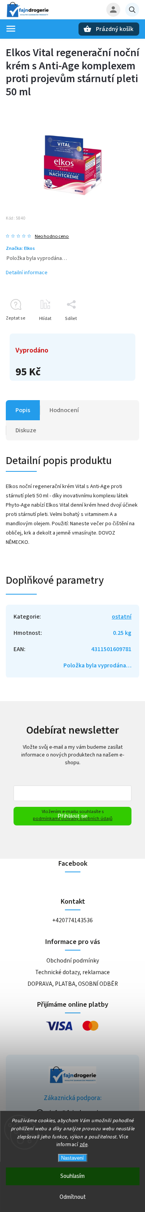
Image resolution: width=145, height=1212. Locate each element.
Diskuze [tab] (25, 430)
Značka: (20, 248)
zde (84, 1144)
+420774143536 (72, 920)
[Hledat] (132, 10)
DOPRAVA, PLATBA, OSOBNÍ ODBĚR (72, 984)
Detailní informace (27, 273)
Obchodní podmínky (72, 960)
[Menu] (11, 28)
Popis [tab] (22, 410)
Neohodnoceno (52, 236)
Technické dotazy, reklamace (72, 972)
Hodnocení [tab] (64, 410)
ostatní (121, 616)
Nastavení (72, 1158)
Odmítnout (73, 1197)
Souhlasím (72, 1176)
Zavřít (115, 332)
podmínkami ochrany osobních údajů (73, 818)
